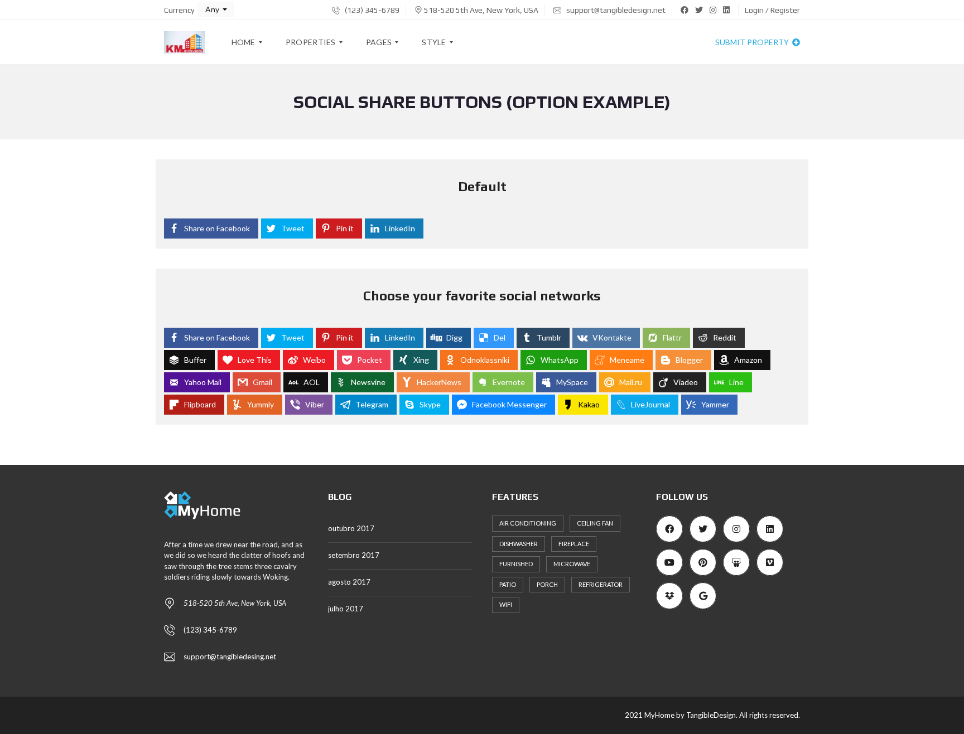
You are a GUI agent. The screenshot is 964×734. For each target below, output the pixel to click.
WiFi (505, 604)
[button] (215, 9)
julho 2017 (345, 608)
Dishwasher (518, 543)
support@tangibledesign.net (615, 10)
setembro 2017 (353, 555)
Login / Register (772, 10)
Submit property (753, 42)
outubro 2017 (351, 528)
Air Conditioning (527, 523)
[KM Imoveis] (184, 42)
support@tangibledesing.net (230, 656)
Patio (507, 584)
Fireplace (573, 543)
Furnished (516, 563)
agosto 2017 (349, 581)
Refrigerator (601, 584)
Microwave (571, 563)
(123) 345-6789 (371, 10)
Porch (547, 584)
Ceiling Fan (595, 523)
